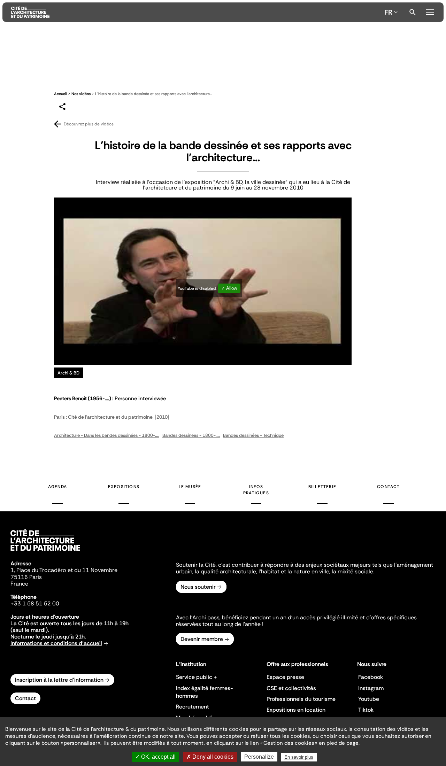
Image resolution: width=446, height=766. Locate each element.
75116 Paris (26, 577)
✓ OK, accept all (155, 757)
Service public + (196, 677)
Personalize (259, 757)
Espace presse (285, 677)
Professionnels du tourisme (301, 699)
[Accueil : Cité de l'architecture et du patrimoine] (196, 12)
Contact (388, 486)
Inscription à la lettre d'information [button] (59, 679)
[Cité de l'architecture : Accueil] (45, 552)
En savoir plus (298, 757)
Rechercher (412, 12)
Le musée (190, 486)
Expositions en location (296, 709)
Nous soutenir (198, 586)
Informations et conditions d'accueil (56, 643)
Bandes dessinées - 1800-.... (191, 435)
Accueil (60, 93)
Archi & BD (68, 373)
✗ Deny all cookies (209, 757)
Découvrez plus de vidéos (89, 124)
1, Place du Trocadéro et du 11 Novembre (63, 570)
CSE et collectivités (291, 688)
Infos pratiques (256, 490)
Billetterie (322, 486)
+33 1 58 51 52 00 (34, 603)
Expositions (123, 486)
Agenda (57, 486)
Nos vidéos (81, 93)
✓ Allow (229, 288)
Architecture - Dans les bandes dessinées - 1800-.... (106, 435)
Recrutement (192, 706)
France (19, 583)
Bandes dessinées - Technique (253, 435)
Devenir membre (201, 639)
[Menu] (430, 11)
